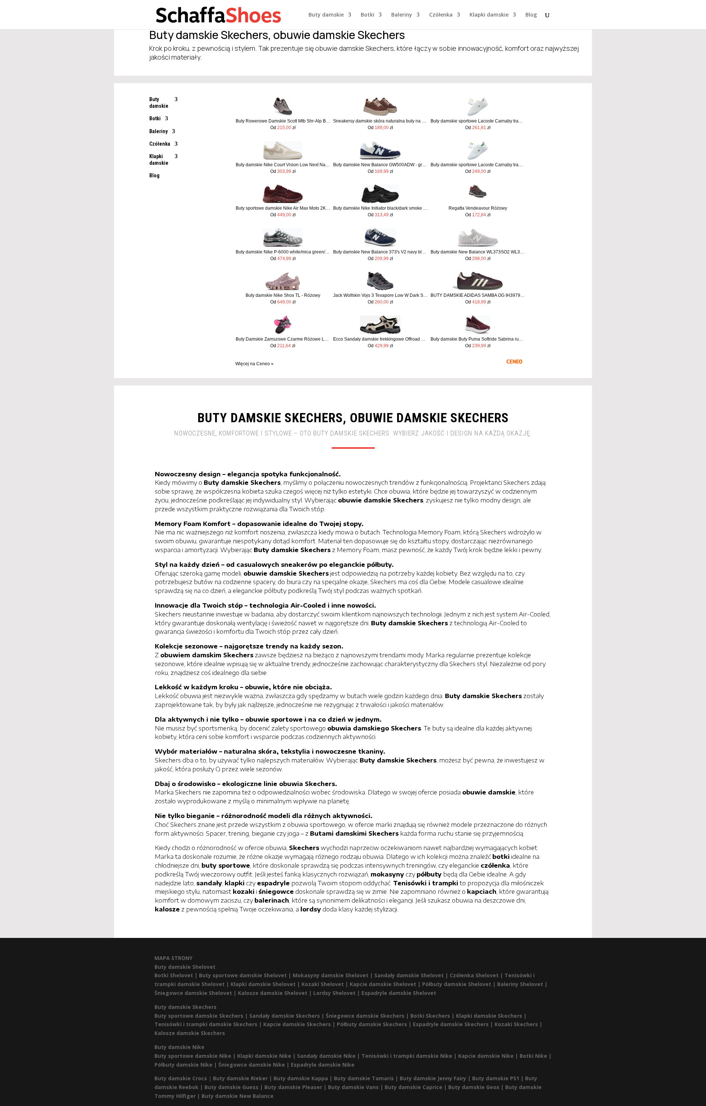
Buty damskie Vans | (356, 1087)
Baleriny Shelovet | (522, 984)
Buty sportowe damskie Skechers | (201, 1015)
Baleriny (401, 15)
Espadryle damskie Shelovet (398, 992)
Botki (367, 15)
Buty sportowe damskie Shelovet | (246, 975)
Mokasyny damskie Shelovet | (333, 975)
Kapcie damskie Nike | (489, 1055)
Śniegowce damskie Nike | (254, 1064)
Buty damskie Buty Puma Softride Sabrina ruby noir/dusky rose (478, 339)
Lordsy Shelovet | (337, 992)
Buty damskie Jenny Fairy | (436, 1078)
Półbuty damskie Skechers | (375, 1024)
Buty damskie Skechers (185, 1006)
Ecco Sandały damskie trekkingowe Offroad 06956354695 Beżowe (380, 339)
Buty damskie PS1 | (498, 1078)
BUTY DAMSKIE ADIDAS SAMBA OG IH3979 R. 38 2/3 (478, 295)
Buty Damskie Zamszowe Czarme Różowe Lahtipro (283, 339)
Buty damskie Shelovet (184, 966)
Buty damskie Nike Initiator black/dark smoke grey (380, 208)
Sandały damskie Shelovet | (412, 975)
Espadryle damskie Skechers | (454, 1024)
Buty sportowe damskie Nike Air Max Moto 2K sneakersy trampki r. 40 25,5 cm (283, 208)
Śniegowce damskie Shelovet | (196, 992)
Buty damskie (326, 15)
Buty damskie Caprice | (416, 1087)
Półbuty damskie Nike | (186, 1064)
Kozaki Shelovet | (326, 984)
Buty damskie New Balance (238, 1095)
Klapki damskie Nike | (267, 1055)
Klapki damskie (489, 15)
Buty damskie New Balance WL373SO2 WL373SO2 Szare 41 (478, 252)
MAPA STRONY (173, 957)
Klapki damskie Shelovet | (266, 984)
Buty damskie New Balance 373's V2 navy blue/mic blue (380, 252)
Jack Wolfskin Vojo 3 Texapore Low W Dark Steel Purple (380, 295)
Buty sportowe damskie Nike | (195, 1055)
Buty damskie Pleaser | (296, 1087)
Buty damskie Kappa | (304, 1078)
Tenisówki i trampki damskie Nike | (409, 1055)
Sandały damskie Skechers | (287, 1015)
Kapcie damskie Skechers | (300, 1024)
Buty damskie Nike (179, 1046)
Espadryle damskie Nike (322, 1064)
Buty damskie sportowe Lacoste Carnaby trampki (478, 121)
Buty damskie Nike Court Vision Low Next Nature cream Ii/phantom (283, 164)
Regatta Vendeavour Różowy (478, 208)
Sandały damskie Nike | (329, 1055)
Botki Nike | (536, 1055)
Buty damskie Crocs (180, 1078)
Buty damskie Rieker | (243, 1078)
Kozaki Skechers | (518, 1024)
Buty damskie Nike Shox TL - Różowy (283, 295)
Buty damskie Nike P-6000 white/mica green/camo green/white (283, 252)
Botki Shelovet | (176, 975)
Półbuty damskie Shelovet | (459, 984)
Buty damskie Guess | (234, 1087)
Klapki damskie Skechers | (491, 1015)
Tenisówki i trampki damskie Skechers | (208, 1024)
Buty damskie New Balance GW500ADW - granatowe (380, 164)
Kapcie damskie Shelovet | (386, 984)
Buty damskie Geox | (476, 1087)
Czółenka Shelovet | (477, 975)
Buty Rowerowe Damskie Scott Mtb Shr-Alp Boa (283, 121)
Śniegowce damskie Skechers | (368, 1015)
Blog (531, 15)
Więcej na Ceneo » (254, 363)
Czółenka (441, 15)
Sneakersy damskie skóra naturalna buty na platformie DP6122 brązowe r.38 (380, 121)
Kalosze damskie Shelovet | (275, 992)
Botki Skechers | (433, 1015)
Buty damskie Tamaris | (367, 1078)
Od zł (283, 127)
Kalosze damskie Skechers (189, 1032)
